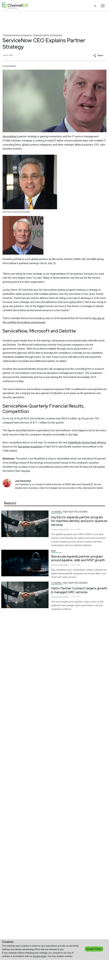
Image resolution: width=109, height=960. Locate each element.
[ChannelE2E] (15, 5)
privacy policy (40, 956)
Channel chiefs (41, 35)
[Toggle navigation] (102, 6)
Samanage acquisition (30, 446)
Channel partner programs (17, 35)
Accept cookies (93, 949)
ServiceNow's (10, 136)
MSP (53, 551)
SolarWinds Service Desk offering (87, 442)
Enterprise (56, 35)
